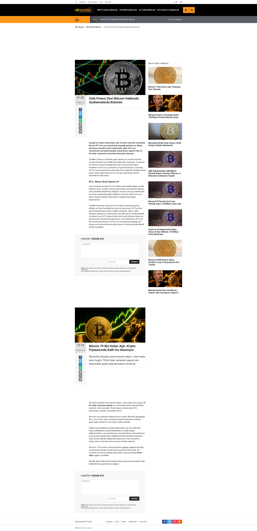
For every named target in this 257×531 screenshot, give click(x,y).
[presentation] (82, 19)
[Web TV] (176, 2)
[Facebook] (80, 109)
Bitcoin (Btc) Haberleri (168, 10)
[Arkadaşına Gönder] (80, 124)
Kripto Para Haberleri (107, 10)
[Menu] (186, 10)
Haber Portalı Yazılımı (85, 528)
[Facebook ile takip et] (164, 522)
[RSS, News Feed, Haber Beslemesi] (179, 522)
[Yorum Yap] (80, 131)
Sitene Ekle (108, 2)
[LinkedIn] (80, 117)
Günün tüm (175, 19)
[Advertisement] (128, 43)
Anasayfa (109, 522)
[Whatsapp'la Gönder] (80, 120)
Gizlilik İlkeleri (133, 522)
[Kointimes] (84, 10)
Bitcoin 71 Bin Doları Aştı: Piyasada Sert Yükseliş (118, 19)
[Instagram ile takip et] (174, 522)
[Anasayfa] (76, 2)
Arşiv (101, 2)
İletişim (123, 522)
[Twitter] (80, 113)
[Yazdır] (80, 128)
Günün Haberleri (92, 2)
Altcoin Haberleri (147, 10)
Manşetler (82, 2)
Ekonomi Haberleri (128, 10)
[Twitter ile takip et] (169, 522)
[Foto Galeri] (181, 2)
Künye (117, 522)
